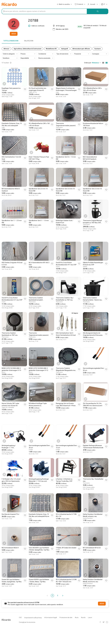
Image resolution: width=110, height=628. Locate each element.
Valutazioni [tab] (28, 41)
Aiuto (77, 617)
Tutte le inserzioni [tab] (10, 41)
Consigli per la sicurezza (27, 622)
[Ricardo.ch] (9, 4)
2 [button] (57, 595)
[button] (64, 4)
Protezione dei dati (66, 617)
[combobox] (44, 11)
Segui (13, 34)
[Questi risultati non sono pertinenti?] (10, 62)
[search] (97, 11)
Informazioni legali (50, 617)
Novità (83, 617)
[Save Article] (25, 89)
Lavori (90, 617)
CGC (20, 617)
